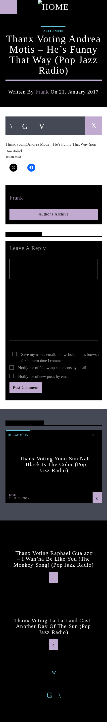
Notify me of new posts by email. (44, 376)
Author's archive (54, 214)
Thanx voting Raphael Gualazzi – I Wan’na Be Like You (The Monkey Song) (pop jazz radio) (53, 559)
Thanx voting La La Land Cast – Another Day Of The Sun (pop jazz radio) (54, 626)
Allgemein (53, 31)
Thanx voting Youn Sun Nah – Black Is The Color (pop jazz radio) (55, 464)
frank (42, 92)
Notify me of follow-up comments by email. (52, 368)
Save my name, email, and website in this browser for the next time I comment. (60, 355)
